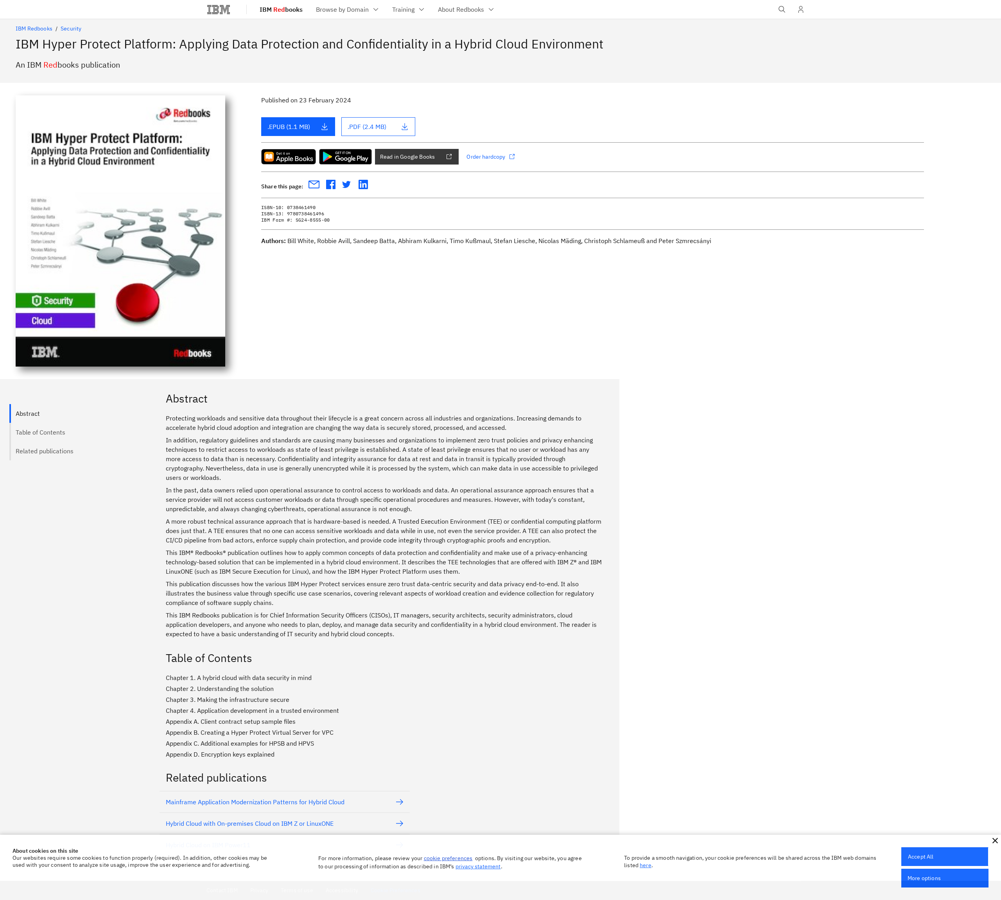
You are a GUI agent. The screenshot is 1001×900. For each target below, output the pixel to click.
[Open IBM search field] (782, 9)
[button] (995, 840)
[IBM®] (218, 9)
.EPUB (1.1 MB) (288, 127)
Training (403, 9)
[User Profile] (800, 9)
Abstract (28, 413)
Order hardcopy (485, 156)
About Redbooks (461, 9)
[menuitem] (348, 9)
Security (71, 28)
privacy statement (478, 866)
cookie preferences (448, 858)
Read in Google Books (407, 156)
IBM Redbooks (34, 28)
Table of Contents (40, 432)
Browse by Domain (342, 9)
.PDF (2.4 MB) (367, 127)
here (645, 865)
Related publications (45, 451)
